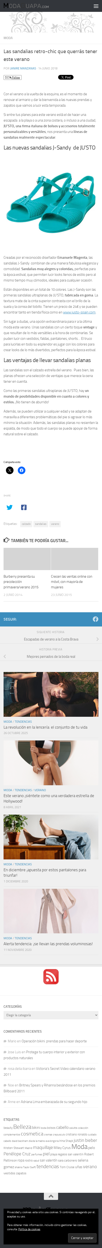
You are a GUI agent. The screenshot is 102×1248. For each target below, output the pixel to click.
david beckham (20, 1141)
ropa (21, 1160)
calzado (26, 524)
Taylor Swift (29, 1167)
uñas (78, 1167)
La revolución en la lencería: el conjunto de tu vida (45, 727)
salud (36, 1160)
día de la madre (37, 1141)
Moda (8, 38)
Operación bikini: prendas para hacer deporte (54, 1041)
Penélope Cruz (17, 1154)
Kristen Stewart (14, 1148)
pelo (91, 1147)
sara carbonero (67, 1160)
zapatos (21, 1173)
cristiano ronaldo (76, 1134)
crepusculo (59, 1134)
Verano (40, 790)
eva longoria (52, 1141)
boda (43, 1128)
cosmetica (32, 1134)
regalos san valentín (70, 1154)
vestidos (9, 1173)
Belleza (22, 1126)
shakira (18, 1167)
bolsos (51, 1128)
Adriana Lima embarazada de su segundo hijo (54, 1102)
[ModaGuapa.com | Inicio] (33, 6)
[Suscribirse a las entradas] (51, 983)
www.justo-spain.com (79, 312)
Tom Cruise (67, 1167)
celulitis (73, 1128)
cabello (62, 1127)
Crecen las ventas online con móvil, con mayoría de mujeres (71, 581)
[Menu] (96, 6)
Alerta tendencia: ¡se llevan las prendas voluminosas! (48, 943)
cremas (48, 1134)
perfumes (36, 1154)
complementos (12, 1134)
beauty (8, 1128)
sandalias (40, 524)
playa (53, 1154)
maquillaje (43, 1147)
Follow (15, 77)
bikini (36, 1127)
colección (83, 1128)
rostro (29, 1160)
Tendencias (23, 721)
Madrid (28, 1148)
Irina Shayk (66, 1141)
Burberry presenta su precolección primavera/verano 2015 (21, 581)
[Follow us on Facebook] (95, 619)
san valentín (48, 1160)
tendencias (48, 1166)
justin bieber (85, 1140)
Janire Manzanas (23, 68)
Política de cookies (29, 1229)
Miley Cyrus (62, 1148)
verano (55, 524)
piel (46, 1154)
